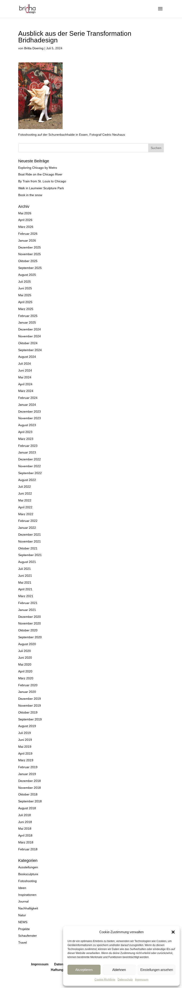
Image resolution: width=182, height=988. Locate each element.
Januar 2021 (27, 610)
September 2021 (30, 555)
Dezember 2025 (29, 247)
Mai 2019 (24, 746)
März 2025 (25, 309)
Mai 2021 (24, 582)
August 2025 (27, 274)
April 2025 (25, 302)
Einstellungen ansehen (156, 970)
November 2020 (29, 623)
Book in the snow (30, 195)
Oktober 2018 (28, 794)
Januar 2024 (27, 404)
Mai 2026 (24, 213)
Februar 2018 (28, 849)
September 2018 (30, 801)
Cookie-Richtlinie (105, 979)
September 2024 (30, 350)
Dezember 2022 (29, 459)
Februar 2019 (28, 767)
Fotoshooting (27, 881)
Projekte (24, 929)
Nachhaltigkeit (28, 908)
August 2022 (27, 480)
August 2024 (27, 356)
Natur (22, 915)
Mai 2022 (24, 500)
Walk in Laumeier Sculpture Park (41, 188)
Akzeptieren (84, 970)
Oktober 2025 (28, 261)
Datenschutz (125, 979)
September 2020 (30, 637)
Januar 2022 (27, 527)
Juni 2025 (25, 288)
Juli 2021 (24, 569)
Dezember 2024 (29, 329)
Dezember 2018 (29, 781)
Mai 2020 (24, 664)
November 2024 (29, 336)
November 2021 (29, 541)
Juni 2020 (25, 657)
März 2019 (25, 760)
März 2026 (25, 227)
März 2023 (25, 439)
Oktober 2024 (28, 343)
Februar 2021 (28, 603)
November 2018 (29, 787)
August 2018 (27, 808)
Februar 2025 (28, 316)
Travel (22, 942)
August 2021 (27, 562)
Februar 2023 (28, 445)
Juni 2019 (25, 739)
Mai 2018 (24, 828)
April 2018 (25, 835)
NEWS (22, 922)
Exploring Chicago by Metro (37, 167)
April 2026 (25, 220)
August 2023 (27, 425)
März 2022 (25, 514)
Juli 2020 (24, 651)
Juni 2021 (25, 575)
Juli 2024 (24, 363)
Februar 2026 (28, 233)
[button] (173, 932)
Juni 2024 (25, 370)
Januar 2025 (27, 322)
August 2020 (27, 644)
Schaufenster (27, 935)
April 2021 (25, 589)
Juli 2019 (24, 733)
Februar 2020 (28, 685)
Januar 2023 (27, 452)
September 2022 (30, 473)
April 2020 (25, 671)
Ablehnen (119, 970)
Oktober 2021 (28, 548)
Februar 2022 (28, 521)
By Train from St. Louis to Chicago (42, 181)
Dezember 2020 (29, 616)
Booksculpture (28, 874)
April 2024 (25, 384)
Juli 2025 (24, 281)
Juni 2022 (25, 493)
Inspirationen (27, 895)
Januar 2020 (27, 692)
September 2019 (30, 719)
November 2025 (29, 254)
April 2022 (25, 507)
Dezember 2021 (29, 534)
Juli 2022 (24, 486)
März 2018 (25, 842)
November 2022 (29, 466)
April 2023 (25, 432)
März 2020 (25, 678)
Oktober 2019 (28, 712)
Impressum (141, 979)
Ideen (22, 888)
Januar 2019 (27, 774)
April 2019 (25, 753)
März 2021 (25, 596)
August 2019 (27, 726)
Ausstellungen (28, 867)
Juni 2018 (25, 822)
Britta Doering (34, 48)
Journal (23, 901)
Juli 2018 (24, 815)
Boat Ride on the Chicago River (40, 174)
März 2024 (25, 391)
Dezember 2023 (29, 411)
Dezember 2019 (29, 698)
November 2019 (29, 705)
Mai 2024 (24, 377)
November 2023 (29, 418)
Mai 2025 (24, 295)
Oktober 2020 (28, 630)
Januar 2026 (27, 240)
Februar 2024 (28, 398)
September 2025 (30, 268)
